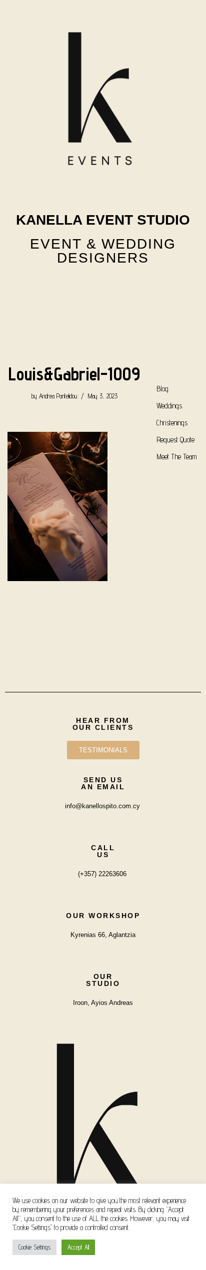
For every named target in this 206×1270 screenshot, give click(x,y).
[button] (103, 318)
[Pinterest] (130, 287)
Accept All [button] (78, 1247)
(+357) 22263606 (102, 874)
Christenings (172, 422)
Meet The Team (176, 456)
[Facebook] (103, 287)
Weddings (169, 405)
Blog (162, 388)
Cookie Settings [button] (34, 1247)
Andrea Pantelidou (58, 396)
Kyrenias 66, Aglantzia (103, 935)
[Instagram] (76, 287)
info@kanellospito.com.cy (102, 806)
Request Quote (175, 439)
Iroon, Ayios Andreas (103, 1002)
